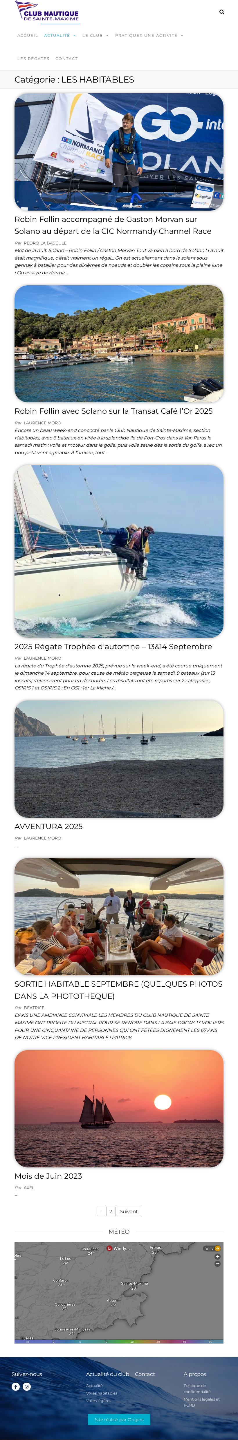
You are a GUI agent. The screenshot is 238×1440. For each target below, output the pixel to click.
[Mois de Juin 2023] (119, 1108)
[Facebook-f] (16, 1387)
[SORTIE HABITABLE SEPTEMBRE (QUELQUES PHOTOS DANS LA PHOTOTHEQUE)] (119, 916)
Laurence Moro (42, 423)
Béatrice (34, 1007)
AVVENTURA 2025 (49, 826)
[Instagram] (27, 1387)
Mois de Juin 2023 (48, 1176)
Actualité (57, 35)
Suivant (129, 1211)
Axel (29, 1187)
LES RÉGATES (33, 58)
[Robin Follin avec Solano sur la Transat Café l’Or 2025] (119, 343)
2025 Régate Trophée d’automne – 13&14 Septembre (113, 646)
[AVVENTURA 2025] (119, 759)
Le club (92, 35)
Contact (66, 58)
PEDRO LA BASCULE (45, 243)
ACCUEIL (27, 35)
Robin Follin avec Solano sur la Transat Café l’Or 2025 (114, 411)
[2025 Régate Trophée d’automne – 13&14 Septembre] (119, 551)
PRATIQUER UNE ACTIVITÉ (146, 35)
